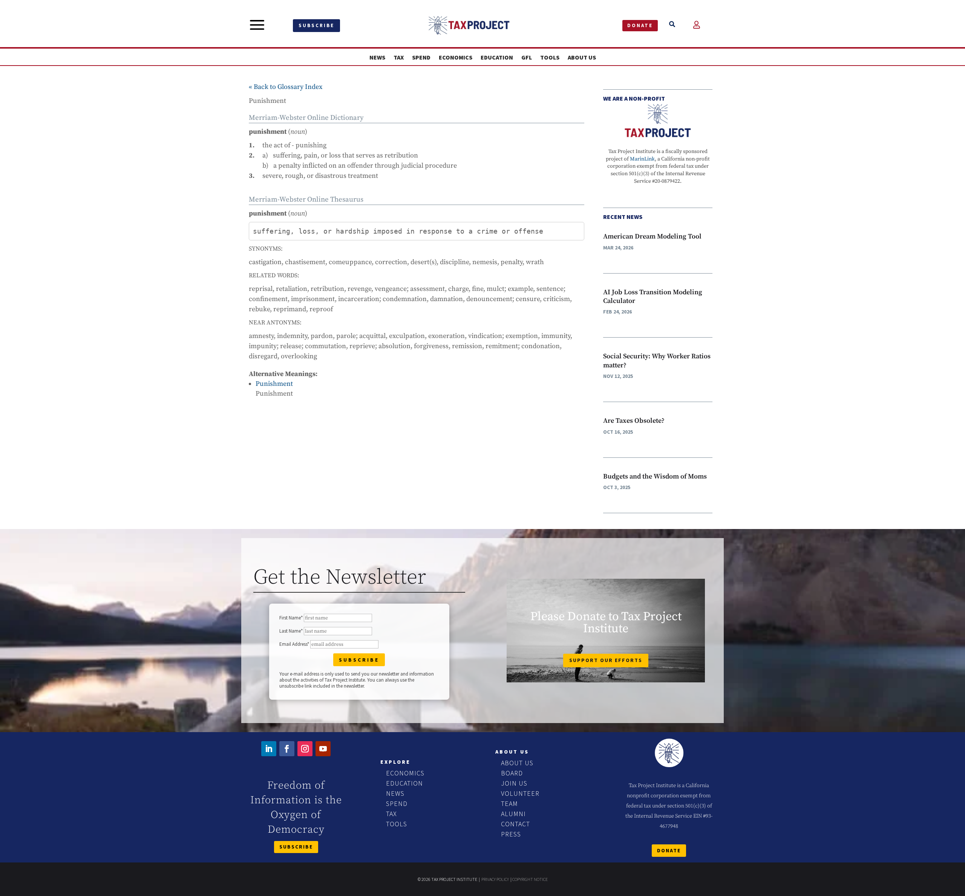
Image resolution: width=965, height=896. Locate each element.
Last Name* (291, 631)
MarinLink (642, 159)
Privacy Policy (495, 879)
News (377, 57)
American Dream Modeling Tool (652, 236)
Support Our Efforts (605, 660)
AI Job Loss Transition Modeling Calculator (652, 296)
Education (497, 57)
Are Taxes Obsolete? (634, 420)
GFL (526, 57)
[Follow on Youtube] (323, 748)
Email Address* (294, 644)
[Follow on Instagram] (304, 748)
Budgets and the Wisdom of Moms (655, 476)
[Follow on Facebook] (286, 748)
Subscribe (316, 25)
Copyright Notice (530, 879)
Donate (640, 25)
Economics (455, 57)
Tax (399, 57)
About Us (582, 57)
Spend (421, 57)
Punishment (274, 383)
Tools (549, 57)
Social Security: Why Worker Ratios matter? (657, 360)
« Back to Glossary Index (285, 87)
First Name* (291, 618)
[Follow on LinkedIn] (268, 748)
